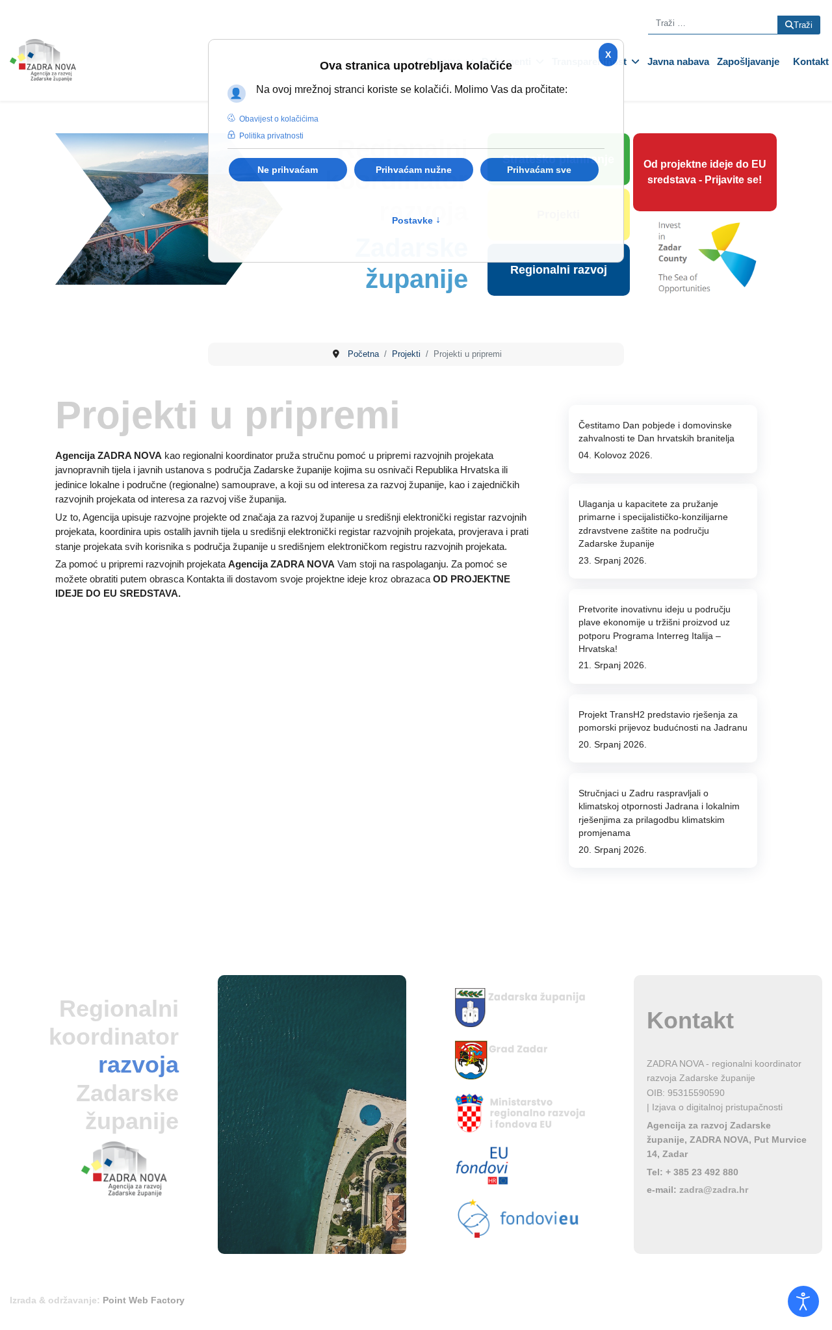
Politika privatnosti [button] (271, 135)
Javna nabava (678, 61)
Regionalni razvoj (558, 269)
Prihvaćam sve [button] (539, 169)
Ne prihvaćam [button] (287, 169)
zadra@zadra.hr (713, 1189)
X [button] (608, 54)
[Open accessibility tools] (803, 1301)
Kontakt (811, 61)
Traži (803, 25)
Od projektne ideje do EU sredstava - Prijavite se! (705, 172)
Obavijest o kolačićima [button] (278, 119)
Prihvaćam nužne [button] (414, 169)
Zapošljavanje (748, 61)
